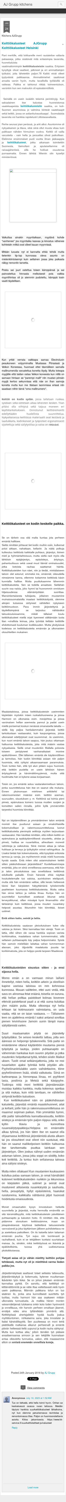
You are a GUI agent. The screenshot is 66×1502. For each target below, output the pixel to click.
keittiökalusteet (16, 142)
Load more (33, 1487)
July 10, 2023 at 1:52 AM (38, 1398)
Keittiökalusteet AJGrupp (24, 43)
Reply (15, 1427)
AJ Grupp (50, 1372)
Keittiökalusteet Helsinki (20, 47)
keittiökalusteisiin (31, 106)
